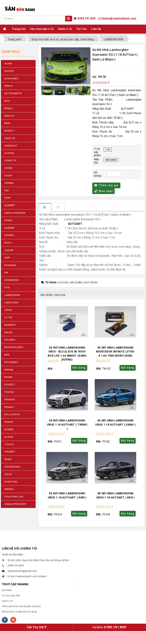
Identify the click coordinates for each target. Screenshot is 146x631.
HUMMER (9, 228)
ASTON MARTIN (13, 93)
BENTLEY (9, 116)
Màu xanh (111, 160)
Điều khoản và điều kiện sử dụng (19, 611)
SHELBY (8, 422)
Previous (38, 66)
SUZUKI (8, 437)
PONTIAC (9, 392)
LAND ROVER (11, 302)
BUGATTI (9, 130)
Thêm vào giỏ (109, 185)
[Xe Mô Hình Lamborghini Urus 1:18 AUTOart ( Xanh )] (115, 395)
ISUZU (8, 242)
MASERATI (10, 325)
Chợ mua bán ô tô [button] (42, 29)
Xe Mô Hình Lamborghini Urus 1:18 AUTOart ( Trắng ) (67, 424)
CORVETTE (10, 160)
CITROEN (9, 153)
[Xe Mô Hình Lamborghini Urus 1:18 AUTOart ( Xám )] (67, 468)
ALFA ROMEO (11, 78)
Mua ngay (106, 191)
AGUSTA (9, 71)
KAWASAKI (10, 265)
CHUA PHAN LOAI (13, 496)
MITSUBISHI (11, 362)
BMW (7, 123)
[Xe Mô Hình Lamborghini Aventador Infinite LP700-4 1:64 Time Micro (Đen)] (115, 322)
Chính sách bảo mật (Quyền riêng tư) (21, 606)
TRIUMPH (9, 451)
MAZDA (8, 332)
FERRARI (9, 183)
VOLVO (8, 474)
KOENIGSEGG (11, 280)
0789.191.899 (86, 18)
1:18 (108, 149)
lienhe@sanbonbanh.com (119, 18)
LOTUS (8, 317)
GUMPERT (9, 205)
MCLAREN (9, 339)
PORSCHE (9, 399)
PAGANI (8, 377)
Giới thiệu (7, 590)
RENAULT (9, 407)
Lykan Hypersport (15, 504)
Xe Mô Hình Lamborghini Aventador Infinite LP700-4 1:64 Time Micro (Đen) (115, 351)
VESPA (8, 459)
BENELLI (8, 108)
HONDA (8, 220)
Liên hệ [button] (96, 29)
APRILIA (8, 86)
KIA (6, 272)
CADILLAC (9, 138)
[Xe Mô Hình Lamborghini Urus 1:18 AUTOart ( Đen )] (115, 468)
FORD (7, 198)
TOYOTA (9, 444)
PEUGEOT (9, 384)
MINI (6, 354)
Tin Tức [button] (81, 29)
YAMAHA (9, 489)
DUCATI (8, 175)
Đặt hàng (79, 367)
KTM (7, 287)
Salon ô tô (7, 601)
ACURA (8, 63)
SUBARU (9, 429)
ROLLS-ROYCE (12, 414)
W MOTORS (10, 481)
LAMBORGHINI (12, 295)
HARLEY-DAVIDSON (14, 213)
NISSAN (8, 369)
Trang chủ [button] (19, 29)
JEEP (7, 257)
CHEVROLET (11, 145)
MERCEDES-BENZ (13, 347)
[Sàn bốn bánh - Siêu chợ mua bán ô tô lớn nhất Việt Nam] (22, 7)
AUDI (7, 101)
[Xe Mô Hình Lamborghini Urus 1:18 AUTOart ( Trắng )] (67, 395)
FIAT (6, 190)
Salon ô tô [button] (65, 29)
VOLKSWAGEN (12, 466)
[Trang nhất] (5, 29)
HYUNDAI (9, 235)
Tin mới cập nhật (11, 595)
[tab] (45, 207)
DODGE (8, 168)
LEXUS (8, 310)
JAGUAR (9, 250)
